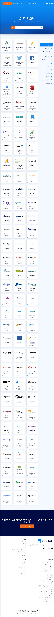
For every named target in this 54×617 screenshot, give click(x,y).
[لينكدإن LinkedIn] (46, 548)
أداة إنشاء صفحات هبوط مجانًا (47, 568)
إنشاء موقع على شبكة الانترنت (27, 526)
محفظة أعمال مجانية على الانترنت (46, 580)
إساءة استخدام (26, 613)
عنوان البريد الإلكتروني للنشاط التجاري (45, 586)
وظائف (22, 568)
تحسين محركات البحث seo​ (48, 602)
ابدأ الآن (7, 3)
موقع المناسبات (49, 574)
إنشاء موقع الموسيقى (48, 576)
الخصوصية (32, 613)
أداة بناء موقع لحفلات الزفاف (47, 578)
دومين (51, 566)
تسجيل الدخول (16, 3)
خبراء (25, 572)
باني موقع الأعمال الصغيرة (47, 582)
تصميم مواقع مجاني (48, 600)
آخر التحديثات (23, 556)
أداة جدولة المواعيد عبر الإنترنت (47, 596)
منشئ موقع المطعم (48, 594)
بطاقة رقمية (50, 584)
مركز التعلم (23, 566)
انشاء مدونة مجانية (49, 588)
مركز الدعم (24, 564)
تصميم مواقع (50, 562)
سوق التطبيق (21, 554)
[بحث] (13, 27)
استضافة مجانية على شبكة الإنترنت (46, 598)
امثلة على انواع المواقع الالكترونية (19, 550)
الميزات (24, 546)
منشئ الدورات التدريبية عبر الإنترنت (46, 592)
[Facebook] (52, 548)
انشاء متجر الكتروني (49, 564)
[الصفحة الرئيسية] (39, 3)
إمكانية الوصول (20, 613)
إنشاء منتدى (50, 590)
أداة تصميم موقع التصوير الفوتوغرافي (45, 572)
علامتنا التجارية (23, 574)
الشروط (35, 613)
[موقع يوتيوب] (43, 548)
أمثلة (30, 3)
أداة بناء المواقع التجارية (48, 570)
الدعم (25, 3)
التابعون (24, 570)
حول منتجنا (24, 562)
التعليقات (24, 548)
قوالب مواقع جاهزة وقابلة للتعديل (19, 552)
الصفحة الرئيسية (23, 542)
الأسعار (34, 3)
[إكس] (49, 548)
